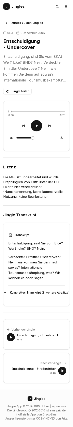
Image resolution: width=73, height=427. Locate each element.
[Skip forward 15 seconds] (49, 126)
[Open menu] (66, 6)
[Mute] (11, 138)
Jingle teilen (20, 91)
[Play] (36, 125)
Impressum (59, 406)
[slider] (10, 111)
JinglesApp (14, 406)
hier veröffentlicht (28, 187)
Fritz (64, 418)
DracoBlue (50, 414)
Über (45, 406)
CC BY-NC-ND (45, 418)
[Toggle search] (57, 6)
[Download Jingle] (61, 138)
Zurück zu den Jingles (27, 22)
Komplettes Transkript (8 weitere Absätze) (37, 292)
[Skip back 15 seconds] (23, 126)
